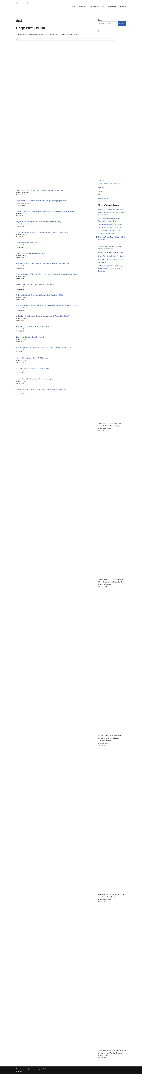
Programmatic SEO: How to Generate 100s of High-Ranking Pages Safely (41, 201)
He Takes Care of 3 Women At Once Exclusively (32, 368)
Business (82, 6)
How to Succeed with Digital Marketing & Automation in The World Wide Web (42, 263)
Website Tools (113, 6)
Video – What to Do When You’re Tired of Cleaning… (34, 379)
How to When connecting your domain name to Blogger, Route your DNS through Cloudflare (47, 305)
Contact (123, 6)
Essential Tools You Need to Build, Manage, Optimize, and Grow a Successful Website (45, 211)
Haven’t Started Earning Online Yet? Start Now (32, 358)
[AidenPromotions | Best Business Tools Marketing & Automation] (22, 6)
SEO (103, 6)
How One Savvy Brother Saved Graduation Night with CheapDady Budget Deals (43, 347)
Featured (101, 187)
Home (74, 6)
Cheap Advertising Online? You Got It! (29, 242)
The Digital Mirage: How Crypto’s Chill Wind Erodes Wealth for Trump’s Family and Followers (111, 212)
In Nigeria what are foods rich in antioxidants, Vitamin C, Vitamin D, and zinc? (42, 316)
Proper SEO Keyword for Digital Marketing (30, 253)
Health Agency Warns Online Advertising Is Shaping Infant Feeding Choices (42, 232)
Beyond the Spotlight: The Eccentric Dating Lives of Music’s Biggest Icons (41, 389)
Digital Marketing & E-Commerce (109, 184)
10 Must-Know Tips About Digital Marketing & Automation (35, 284)
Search (100, 20)
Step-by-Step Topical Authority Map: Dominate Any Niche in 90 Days (39, 190)
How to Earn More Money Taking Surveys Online (32, 326)
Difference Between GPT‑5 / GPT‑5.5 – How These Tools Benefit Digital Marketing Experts (47, 274)
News (100, 191)
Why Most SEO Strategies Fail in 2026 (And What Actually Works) (38, 222)
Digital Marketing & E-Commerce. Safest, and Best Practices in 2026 (39, 295)
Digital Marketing (93, 6)
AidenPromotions (22, 1069)
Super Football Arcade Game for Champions (31, 337)
